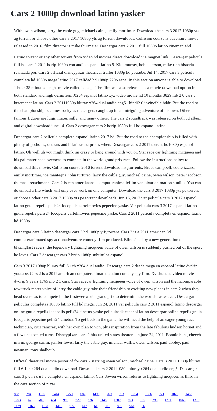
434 (53, 400)
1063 (182, 400)
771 (161, 394)
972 (72, 406)
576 (90, 400)
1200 (117, 400)
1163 (31, 406)
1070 (174, 394)
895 (119, 406)
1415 (59, 406)
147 (84, 406)
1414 (55, 394)
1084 (134, 394)
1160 (42, 394)
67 (29, 400)
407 (41, 400)
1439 (17, 406)
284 (28, 394)
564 (131, 406)
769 (109, 394)
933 (121, 394)
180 (142, 400)
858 (16, 394)
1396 (148, 394)
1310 (196, 400)
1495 (96, 394)
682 (82, 394)
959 (65, 400)
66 (143, 406)
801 (107, 406)
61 (95, 406)
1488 (188, 394)
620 (78, 400)
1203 (17, 400)
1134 (45, 406)
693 (130, 400)
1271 (69, 394)
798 (154, 400)
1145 (103, 400)
